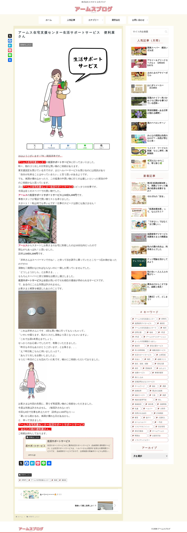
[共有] (10, 60)
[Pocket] (10, 50)
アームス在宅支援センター (40, 480)
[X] (10, 35)
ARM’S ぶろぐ (26, 475)
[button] (102, 146)
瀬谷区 (64, 480)
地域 (55, 480)
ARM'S (24, 480)
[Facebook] (10, 40)
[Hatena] (10, 45)
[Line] (10, 55)
